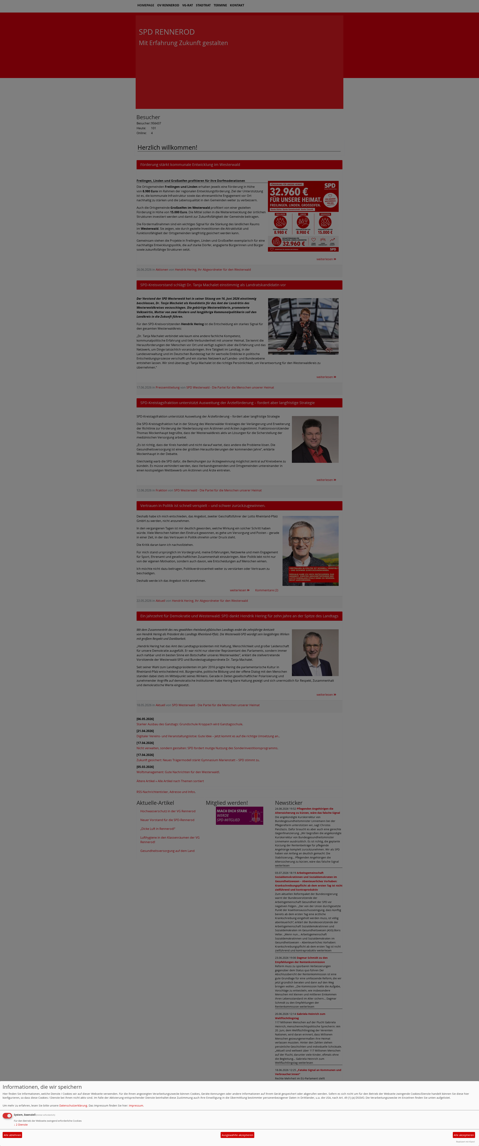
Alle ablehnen (12, 1135)
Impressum (136, 1105)
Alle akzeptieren (464, 1135)
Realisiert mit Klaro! (465, 1141)
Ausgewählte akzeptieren (237, 1135)
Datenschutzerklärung (73, 1105)
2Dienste (21, 1124)
